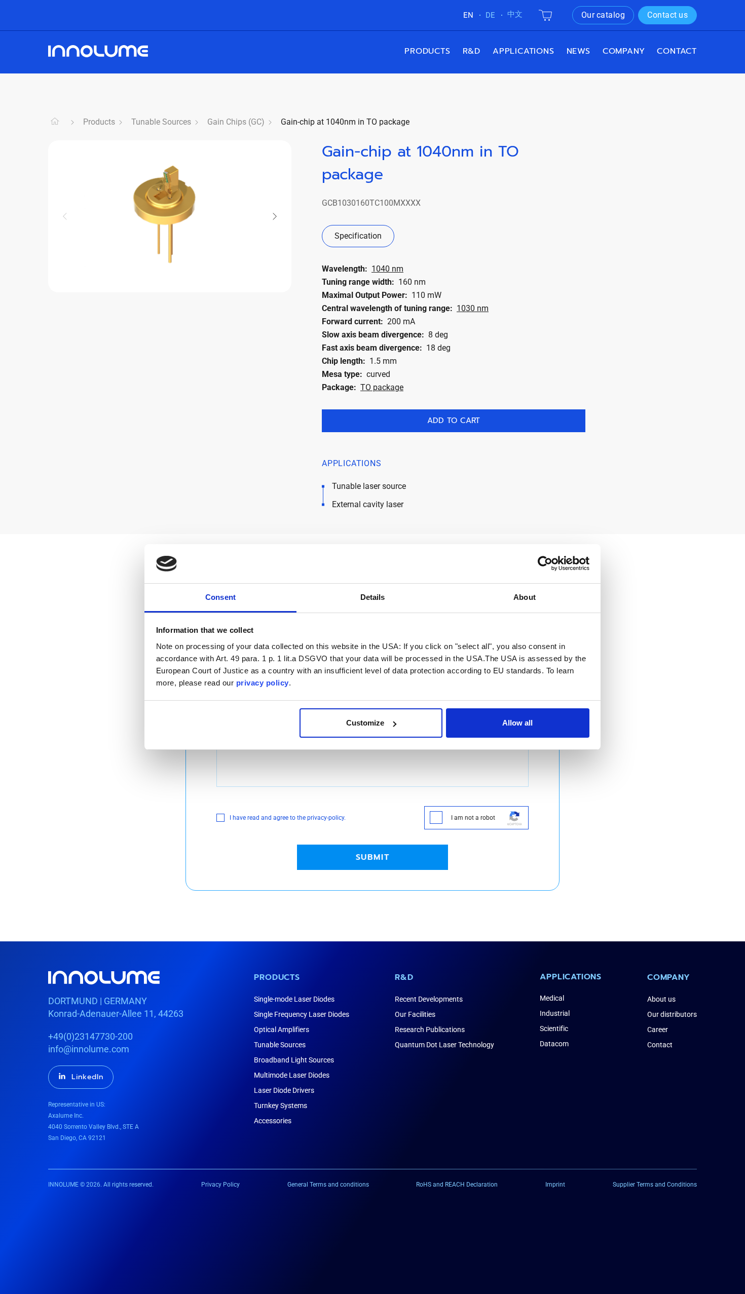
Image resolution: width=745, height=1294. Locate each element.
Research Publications (430, 1029)
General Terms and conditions (328, 1184)
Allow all (517, 722)
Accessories (272, 1121)
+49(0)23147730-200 (90, 1036)
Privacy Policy (220, 1184)
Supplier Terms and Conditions (655, 1184)
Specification (358, 236)
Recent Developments (429, 999)
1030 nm (473, 308)
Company (668, 977)
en (468, 15)
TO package (381, 387)
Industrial (555, 1013)
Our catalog (603, 15)
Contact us (667, 15)
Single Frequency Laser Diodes (301, 1014)
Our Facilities (415, 1014)
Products (427, 51)
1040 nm (387, 269)
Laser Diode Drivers (284, 1090)
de (490, 15)
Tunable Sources (161, 122)
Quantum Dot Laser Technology (444, 1045)
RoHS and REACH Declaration (457, 1184)
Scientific (554, 1028)
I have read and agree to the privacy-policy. (288, 817)
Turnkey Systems (280, 1105)
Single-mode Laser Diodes (294, 999)
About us (661, 999)
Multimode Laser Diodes (291, 1075)
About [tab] (524, 597)
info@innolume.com (88, 1049)
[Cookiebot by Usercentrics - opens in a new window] (545, 563)
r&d (471, 51)
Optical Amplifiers (281, 1029)
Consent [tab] (220, 597)
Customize (365, 722)
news (578, 51)
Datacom (554, 1044)
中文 (515, 14)
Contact (677, 51)
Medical (552, 998)
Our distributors (672, 1014)
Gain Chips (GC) (236, 122)
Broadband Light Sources (294, 1060)
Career (657, 1029)
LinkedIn (87, 1077)
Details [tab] (372, 597)
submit (373, 857)
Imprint (555, 1184)
